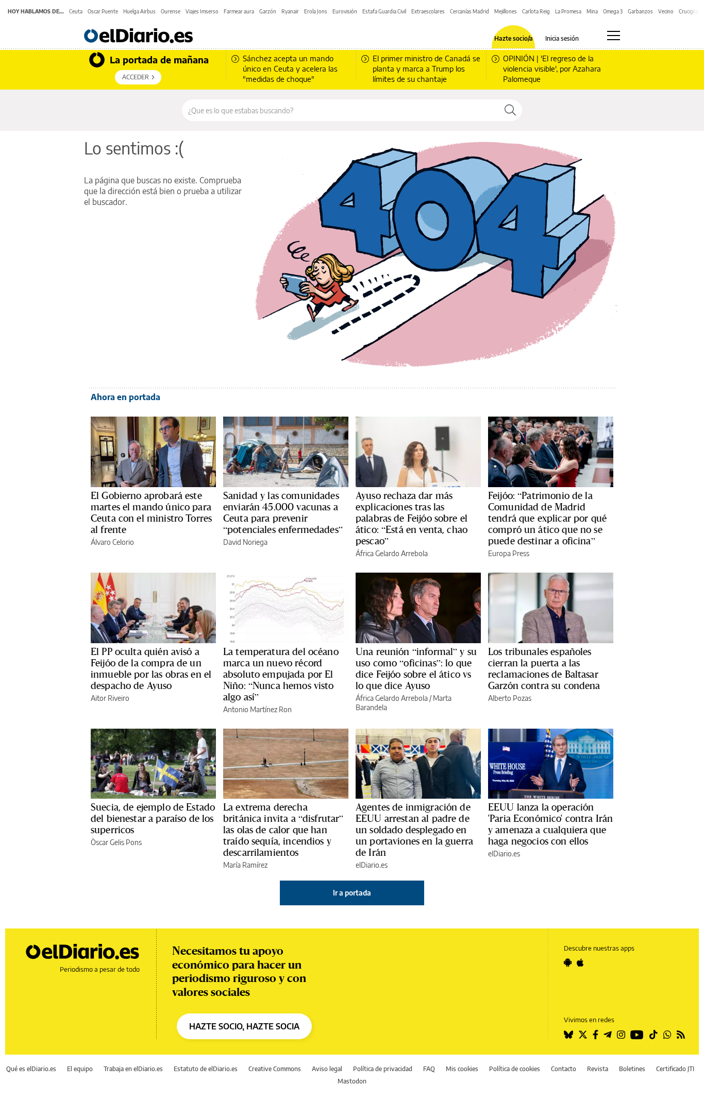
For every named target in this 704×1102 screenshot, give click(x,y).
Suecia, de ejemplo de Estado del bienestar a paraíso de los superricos (153, 818)
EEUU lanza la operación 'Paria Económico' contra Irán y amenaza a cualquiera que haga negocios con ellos (550, 824)
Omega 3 (613, 11)
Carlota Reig (536, 11)
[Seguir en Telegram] (608, 1034)
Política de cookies (514, 1069)
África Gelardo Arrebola (392, 553)
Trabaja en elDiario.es (133, 1069)
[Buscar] (510, 110)
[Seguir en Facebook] (595, 1034)
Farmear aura (239, 11)
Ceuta (75, 11)
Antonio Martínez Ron (257, 709)
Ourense (170, 11)
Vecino (666, 11)
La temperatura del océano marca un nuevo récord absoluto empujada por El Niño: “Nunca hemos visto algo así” (281, 674)
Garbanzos (640, 11)
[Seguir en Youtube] (637, 1034)
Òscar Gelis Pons (116, 842)
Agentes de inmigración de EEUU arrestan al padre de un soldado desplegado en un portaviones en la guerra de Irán (414, 829)
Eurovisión (344, 11)
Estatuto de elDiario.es (206, 1069)
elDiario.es (372, 864)
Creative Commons (274, 1069)
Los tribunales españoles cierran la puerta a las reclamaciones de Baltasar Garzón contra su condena (544, 668)
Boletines (632, 1069)
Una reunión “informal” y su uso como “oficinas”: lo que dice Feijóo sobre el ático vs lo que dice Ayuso (416, 668)
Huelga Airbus (139, 11)
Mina (592, 11)
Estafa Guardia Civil (384, 11)
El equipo (80, 1069)
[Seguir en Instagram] (621, 1034)
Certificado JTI (675, 1069)
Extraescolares (428, 11)
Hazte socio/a (513, 39)
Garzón (267, 11)
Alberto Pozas (509, 698)
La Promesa (568, 11)
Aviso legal (327, 1069)
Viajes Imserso (202, 11)
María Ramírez (245, 864)
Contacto (563, 1069)
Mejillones (505, 11)
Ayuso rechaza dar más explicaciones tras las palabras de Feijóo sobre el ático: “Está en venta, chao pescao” (411, 518)
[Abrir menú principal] (613, 35)
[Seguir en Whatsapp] (667, 1034)
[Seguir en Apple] (580, 962)
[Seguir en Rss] (681, 1034)
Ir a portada (352, 892)
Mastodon (352, 1081)
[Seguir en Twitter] (583, 1034)
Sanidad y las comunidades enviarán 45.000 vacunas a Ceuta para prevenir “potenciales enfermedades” (283, 512)
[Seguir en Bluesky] (568, 1034)
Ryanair (290, 11)
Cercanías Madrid (469, 11)
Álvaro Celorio (112, 542)
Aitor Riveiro (110, 698)
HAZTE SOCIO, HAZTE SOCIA (244, 1026)
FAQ (429, 1069)
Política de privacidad (382, 1069)
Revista (597, 1069)
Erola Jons (315, 11)
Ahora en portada (125, 397)
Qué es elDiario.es (31, 1069)
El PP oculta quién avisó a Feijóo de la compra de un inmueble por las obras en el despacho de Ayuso (151, 668)
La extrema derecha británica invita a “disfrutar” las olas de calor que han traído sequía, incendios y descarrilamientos (283, 829)
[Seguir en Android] (568, 962)
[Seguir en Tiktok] (653, 1034)
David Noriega (245, 542)
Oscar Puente (103, 11)
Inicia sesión (562, 39)
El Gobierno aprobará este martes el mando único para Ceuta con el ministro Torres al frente (151, 512)
